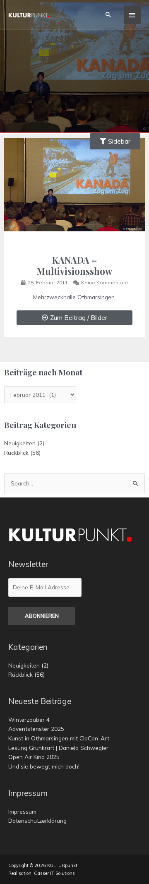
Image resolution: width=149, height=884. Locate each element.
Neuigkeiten (20, 443)
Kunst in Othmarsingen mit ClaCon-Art (58, 738)
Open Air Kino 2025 (34, 756)
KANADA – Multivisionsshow (74, 265)
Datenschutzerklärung (37, 820)
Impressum (22, 811)
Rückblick (16, 452)
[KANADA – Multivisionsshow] (74, 183)
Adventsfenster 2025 (36, 728)
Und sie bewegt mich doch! (43, 766)
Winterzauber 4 (29, 719)
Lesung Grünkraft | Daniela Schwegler (58, 747)
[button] (108, 14)
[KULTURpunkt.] (29, 15)
